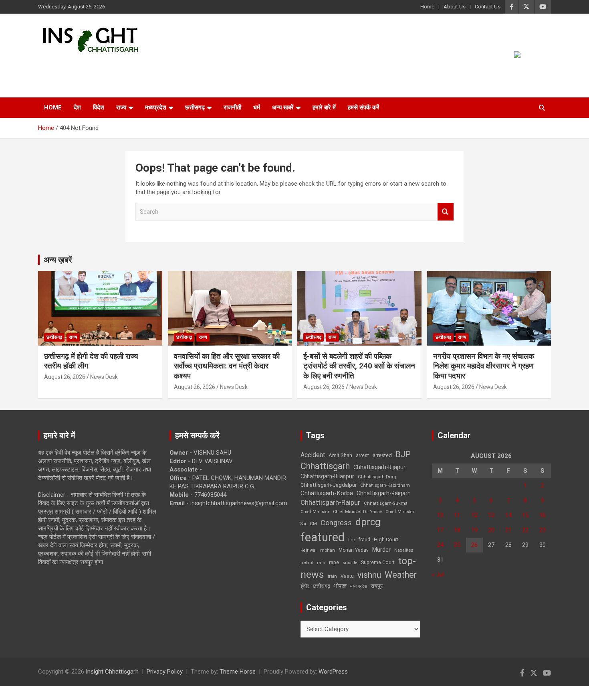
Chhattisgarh (325, 466)
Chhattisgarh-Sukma (385, 503)
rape (334, 562)
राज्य (121, 107)
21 (508, 530)
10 (440, 515)
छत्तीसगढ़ (195, 107)
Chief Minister (315, 511)
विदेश (98, 107)
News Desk (104, 377)
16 (542, 515)
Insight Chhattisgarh (111, 66)
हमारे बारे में (324, 107)
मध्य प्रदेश (358, 586)
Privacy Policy (165, 671)
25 (457, 544)
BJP (403, 454)
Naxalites (403, 550)
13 (491, 515)
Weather (401, 575)
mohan (327, 550)
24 (440, 544)
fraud (364, 539)
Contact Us (487, 7)
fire (351, 539)
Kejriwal (309, 550)
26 (474, 544)
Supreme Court (378, 562)
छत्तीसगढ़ (321, 586)
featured (323, 537)
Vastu (347, 576)
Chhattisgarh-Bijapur (379, 467)
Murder (381, 549)
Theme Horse (238, 671)
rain (321, 562)
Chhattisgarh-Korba (327, 493)
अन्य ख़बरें (58, 260)
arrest (362, 455)
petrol (307, 562)
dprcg (368, 522)
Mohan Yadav (354, 550)
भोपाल (340, 585)
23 (542, 530)
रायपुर (377, 586)
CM (313, 523)
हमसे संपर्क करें (363, 107)
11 (457, 515)
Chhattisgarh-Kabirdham (385, 485)
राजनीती (232, 107)
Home (427, 7)
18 (457, 530)
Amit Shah (340, 455)
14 (508, 515)
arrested (382, 455)
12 (474, 515)
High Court (386, 539)
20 (491, 530)
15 (525, 515)
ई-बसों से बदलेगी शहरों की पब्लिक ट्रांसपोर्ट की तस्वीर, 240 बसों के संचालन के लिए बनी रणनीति (359, 366)
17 (440, 530)
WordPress (333, 671)
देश (77, 107)
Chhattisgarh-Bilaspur (327, 476)
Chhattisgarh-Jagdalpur (329, 485)
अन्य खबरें (283, 107)
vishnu (369, 575)
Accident (313, 455)
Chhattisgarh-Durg (377, 477)
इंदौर (305, 586)
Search (446, 212)
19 (474, 530)
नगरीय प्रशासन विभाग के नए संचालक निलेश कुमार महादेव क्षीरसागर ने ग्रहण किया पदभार (483, 366)
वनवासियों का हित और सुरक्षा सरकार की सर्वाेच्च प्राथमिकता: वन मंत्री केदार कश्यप (227, 366)
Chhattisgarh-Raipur (330, 502)
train (332, 576)
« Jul (438, 574)
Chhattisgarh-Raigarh (384, 493)
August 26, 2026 (64, 377)
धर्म (256, 107)
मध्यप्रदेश (155, 107)
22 (525, 530)
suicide (350, 562)
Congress (336, 522)
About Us (455, 7)
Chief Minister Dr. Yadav (357, 511)
